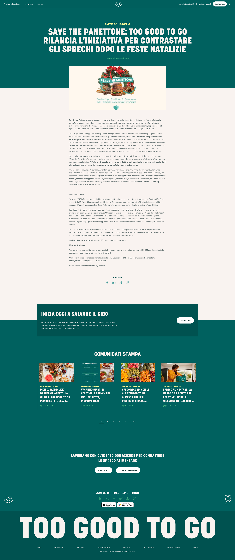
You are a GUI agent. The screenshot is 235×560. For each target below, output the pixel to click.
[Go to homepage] (118, 4)
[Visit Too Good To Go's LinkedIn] (100, 498)
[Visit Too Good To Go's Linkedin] (114, 282)
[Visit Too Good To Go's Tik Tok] (121, 498)
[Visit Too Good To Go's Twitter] (121, 282)
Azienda (40, 4)
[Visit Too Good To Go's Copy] (128, 282)
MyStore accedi (205, 4)
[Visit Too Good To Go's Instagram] (107, 498)
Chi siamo (29, 4)
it (229, 4)
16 (133, 421)
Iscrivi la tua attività (186, 4)
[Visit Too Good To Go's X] (135, 498)
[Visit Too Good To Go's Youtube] (128, 498)
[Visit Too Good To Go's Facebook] (107, 282)
